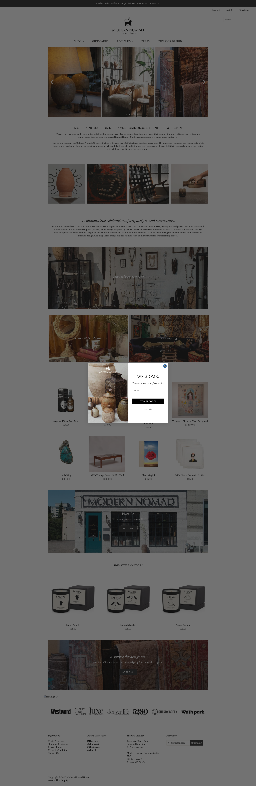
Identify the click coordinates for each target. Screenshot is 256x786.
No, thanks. (148, 409)
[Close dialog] (165, 366)
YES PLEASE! (148, 401)
